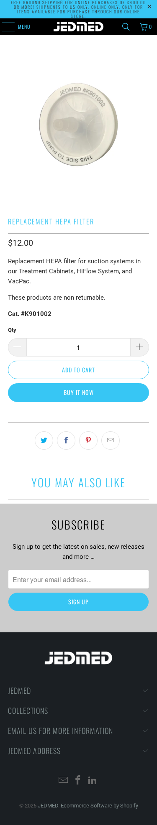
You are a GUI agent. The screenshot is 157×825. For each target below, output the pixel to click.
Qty (12, 330)
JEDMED (48, 805)
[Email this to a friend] (110, 440)
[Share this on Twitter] (44, 440)
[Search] (126, 26)
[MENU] (4, 26)
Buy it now (79, 392)
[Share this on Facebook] (66, 440)
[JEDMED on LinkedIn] (92, 781)
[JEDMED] (78, 26)
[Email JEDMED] (63, 781)
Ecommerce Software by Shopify (99, 805)
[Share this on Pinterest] (88, 440)
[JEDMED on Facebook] (78, 781)
